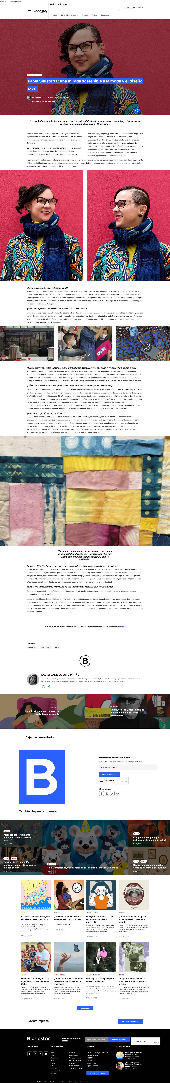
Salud (54, 15)
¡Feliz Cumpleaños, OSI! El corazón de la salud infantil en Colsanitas (82, 867)
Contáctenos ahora (97, 1073)
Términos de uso (74, 1066)
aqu (122, 626)
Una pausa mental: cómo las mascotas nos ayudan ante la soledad (133, 981)
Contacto (72, 1063)
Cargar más (85, 1008)
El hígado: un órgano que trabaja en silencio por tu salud (149, 838)
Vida (94, 15)
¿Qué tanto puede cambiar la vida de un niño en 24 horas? (133, 1064)
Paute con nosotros (75, 1058)
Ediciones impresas (75, 1060)
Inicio (52, 1053)
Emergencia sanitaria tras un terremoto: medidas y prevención (99, 919)
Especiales (105, 15)
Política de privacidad (76, 1068)
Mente (84, 15)
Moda (57, 647)
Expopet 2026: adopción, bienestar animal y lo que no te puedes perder (19, 865)
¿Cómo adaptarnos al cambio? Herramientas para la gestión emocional (68, 981)
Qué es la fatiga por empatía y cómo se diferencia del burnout (149, 866)
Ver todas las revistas (130, 1022)
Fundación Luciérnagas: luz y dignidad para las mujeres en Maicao (35, 981)
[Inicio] (38, 11)
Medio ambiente (46, 647)
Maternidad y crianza (68, 15)
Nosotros (53, 1073)
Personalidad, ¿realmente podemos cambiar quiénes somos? (17, 837)
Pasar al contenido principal (11, 1)
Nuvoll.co (94, 1082)
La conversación (56, 1071)
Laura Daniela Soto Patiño (42, 98)
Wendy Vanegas (48, 101)
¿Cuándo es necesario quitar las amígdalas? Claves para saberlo (132, 919)
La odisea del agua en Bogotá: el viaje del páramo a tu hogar (133, 1054)
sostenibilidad (32, 647)
